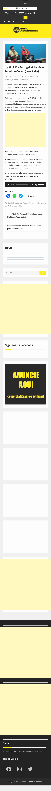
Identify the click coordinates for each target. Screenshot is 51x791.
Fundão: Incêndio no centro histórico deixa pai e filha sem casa (24, 227)
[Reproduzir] (8, 184)
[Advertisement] (25, 130)
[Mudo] (36, 184)
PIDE (20, 206)
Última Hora (23, 80)
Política (15, 80)
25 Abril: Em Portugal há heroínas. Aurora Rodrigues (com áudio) (25, 215)
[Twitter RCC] (14, 21)
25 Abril (11, 203)
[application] (25, 184)
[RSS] (18, 21)
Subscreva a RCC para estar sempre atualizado (22, 751)
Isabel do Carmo (21, 203)
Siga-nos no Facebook (19, 345)
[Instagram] (9, 21)
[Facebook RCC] (5, 21)
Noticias (8, 80)
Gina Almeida (29, 77)
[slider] (41, 184)
